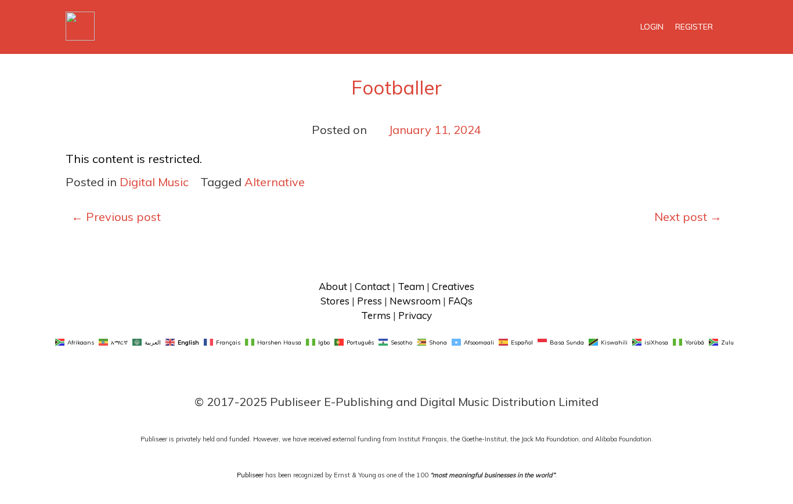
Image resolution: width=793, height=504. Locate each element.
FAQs (460, 301)
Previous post (116, 216)
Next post (688, 216)
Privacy (415, 315)
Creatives (453, 286)
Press (369, 301)
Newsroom (415, 301)
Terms (376, 315)
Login (652, 26)
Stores (334, 301)
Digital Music (154, 182)
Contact (372, 286)
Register (694, 26)
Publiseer (250, 475)
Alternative (274, 182)
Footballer (396, 87)
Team (411, 286)
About (333, 286)
